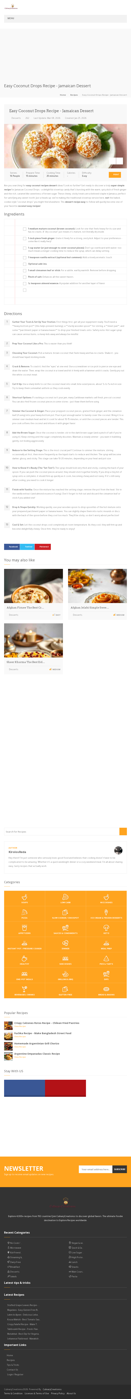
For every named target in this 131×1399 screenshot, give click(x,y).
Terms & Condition (13, 1394)
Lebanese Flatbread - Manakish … (23, 1339)
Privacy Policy (57, 1394)
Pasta (74, 1277)
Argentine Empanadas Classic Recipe (37, 1053)
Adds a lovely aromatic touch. (70, 258)
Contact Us (12, 1370)
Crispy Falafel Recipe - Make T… (22, 1325)
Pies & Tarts (106, 964)
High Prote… (77, 1258)
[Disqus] (65, 724)
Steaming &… (16, 1258)
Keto (106, 934)
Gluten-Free (65, 995)
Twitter (28, 547)
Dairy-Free (15, 1262)
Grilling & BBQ (65, 980)
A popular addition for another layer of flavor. (66, 284)
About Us (71, 1394)
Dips (106, 980)
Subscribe (119, 1169)
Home (63, 95)
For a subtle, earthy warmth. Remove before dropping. (72, 271)
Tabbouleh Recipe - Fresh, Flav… (23, 1329)
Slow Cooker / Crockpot (65, 918)
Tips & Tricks (13, 1365)
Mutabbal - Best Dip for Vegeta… (23, 1334)
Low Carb (65, 903)
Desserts (16, 118)
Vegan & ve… (77, 1243)
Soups (24, 903)
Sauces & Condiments (65, 934)
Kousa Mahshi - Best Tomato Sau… (24, 1320)
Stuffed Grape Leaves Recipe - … (23, 1305)
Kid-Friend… (16, 1253)
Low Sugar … (77, 1253)
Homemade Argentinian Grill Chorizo (36, 1043)
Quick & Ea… (77, 1248)
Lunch (74, 1262)
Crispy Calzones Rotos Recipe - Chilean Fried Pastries (46, 1023)
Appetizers (24, 934)
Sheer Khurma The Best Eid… (26, 662)
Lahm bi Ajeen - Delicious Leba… (23, 1315)
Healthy (24, 964)
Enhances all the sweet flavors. (51, 277)
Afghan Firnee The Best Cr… (25, 607)
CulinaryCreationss (52, 1390)
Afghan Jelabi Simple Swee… (90, 607)
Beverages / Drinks (24, 995)
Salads (13, 1277)
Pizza (24, 918)
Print (116, 175)
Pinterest (44, 547)
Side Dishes (65, 964)
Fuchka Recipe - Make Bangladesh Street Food (42, 1033)
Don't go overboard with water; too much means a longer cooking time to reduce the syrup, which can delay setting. (74, 250)
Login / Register (15, 1375)
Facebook (13, 547)
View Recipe (20, 1027)
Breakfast (15, 1267)
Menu (11, 19)
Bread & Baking (106, 995)
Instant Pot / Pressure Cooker (24, 949)
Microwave (15, 1248)
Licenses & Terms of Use (37, 1394)
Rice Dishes (106, 903)
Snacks (74, 1267)
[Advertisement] (65, 52)
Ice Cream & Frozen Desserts (106, 918)
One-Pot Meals (24, 980)
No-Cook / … (16, 1243)
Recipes (74, 95)
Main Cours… (77, 1272)
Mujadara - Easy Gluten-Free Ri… (23, 1310)
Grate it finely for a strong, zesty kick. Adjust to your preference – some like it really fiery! (75, 240)
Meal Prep (106, 949)
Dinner (65, 949)
